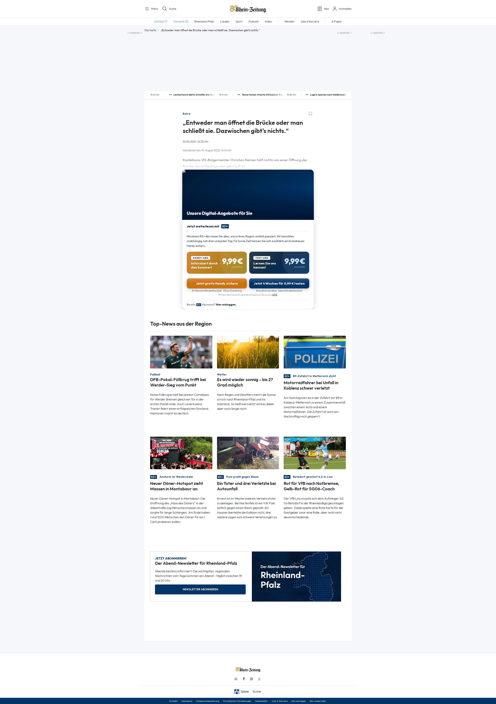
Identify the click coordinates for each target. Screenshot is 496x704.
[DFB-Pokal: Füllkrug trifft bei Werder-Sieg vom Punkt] (181, 352)
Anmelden (345, 8)
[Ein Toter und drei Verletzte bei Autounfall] (248, 452)
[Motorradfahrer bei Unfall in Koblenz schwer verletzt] (315, 352)
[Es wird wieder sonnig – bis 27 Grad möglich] (248, 352)
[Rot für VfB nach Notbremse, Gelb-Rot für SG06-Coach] (315, 452)
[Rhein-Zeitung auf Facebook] (244, 679)
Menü (154, 8)
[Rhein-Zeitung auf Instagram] (251, 679)
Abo (326, 8)
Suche (172, 8)
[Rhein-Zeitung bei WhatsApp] (236, 679)
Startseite (150, 30)
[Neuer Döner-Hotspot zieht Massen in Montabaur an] (181, 452)
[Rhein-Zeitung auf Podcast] (259, 679)
